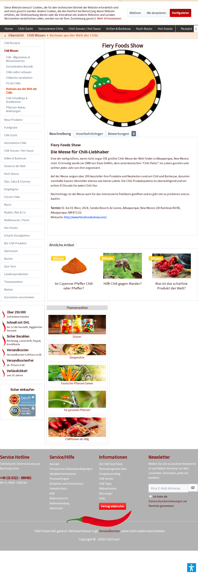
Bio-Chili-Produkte (15, 243)
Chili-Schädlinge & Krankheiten (16, 100)
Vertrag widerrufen (112, 506)
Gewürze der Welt (15, 166)
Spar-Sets (10, 266)
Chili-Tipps (105, 483)
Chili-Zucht (10, 135)
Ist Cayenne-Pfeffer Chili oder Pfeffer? (74, 285)
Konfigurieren (180, 13)
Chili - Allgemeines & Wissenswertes (18, 59)
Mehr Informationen (109, 18)
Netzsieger (106, 493)
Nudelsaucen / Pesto (16, 220)
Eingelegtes (11, 189)
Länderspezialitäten (16, 274)
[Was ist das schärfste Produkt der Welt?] (171, 265)
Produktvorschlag (109, 474)
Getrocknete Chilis (15, 143)
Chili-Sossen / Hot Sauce (19, 150)
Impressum (56, 508)
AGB (52, 493)
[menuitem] (8, 28)
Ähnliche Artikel (61, 245)
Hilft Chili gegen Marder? (122, 283)
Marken (8, 289)
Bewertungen (121, 133)
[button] (191, 567)
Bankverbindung (59, 503)
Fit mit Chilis (13, 83)
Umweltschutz (58, 488)
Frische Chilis (12, 197)
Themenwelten (13, 282)
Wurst (7, 204)
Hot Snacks (11, 228)
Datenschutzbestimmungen (165, 501)
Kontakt (54, 464)
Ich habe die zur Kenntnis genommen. (167, 501)
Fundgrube (10, 127)
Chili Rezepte (12, 43)
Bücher (8, 258)
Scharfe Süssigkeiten (17, 235)
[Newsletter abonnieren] (193, 488)
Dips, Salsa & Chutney (17, 181)
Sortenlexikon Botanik (19, 66)
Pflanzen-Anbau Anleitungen (15, 109)
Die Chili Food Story (111, 464)
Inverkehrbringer (89, 133)
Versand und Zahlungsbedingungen (71, 469)
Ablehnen (135, 13)
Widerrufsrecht (59, 498)
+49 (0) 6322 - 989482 (15, 477)
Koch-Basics (11, 174)
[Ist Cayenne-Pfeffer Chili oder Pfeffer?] (73, 265)
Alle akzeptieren (156, 13)
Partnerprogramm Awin (113, 469)
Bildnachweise (108, 488)
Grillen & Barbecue (15, 158)
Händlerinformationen (63, 474)
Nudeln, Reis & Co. (15, 212)
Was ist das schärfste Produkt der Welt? (171, 285)
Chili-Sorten (106, 478)
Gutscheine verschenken (19, 297)
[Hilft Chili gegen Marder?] (122, 265)
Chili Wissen (11, 50)
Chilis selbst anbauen (19, 72)
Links (102, 498)
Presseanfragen (59, 478)
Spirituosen (11, 251)
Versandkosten (109, 531)
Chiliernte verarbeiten (19, 77)
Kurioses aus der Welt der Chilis (21, 90)
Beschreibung (60, 133)
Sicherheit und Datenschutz (67, 483)
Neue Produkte (13, 120)
